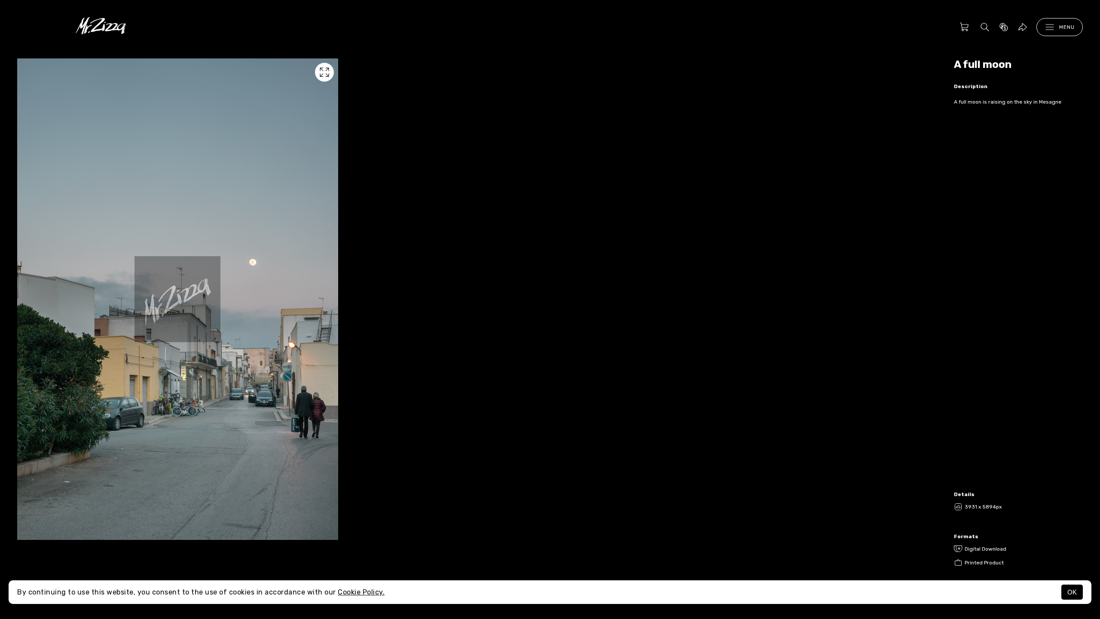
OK (1072, 592)
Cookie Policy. (361, 592)
